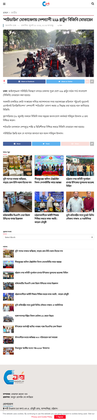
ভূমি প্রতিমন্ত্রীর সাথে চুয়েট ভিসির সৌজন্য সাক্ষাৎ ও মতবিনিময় (80, 217)
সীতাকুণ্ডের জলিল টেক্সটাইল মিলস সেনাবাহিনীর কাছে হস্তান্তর (48, 180)
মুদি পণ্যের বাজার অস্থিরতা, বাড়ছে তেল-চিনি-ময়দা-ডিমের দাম (17, 180)
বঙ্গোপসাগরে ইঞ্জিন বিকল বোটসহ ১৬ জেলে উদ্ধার (34, 315)
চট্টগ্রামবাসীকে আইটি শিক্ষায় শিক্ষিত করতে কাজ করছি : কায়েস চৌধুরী (47, 218)
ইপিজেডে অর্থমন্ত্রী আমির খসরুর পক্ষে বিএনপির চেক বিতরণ (38, 326)
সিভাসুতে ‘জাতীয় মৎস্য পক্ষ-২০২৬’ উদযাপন (32, 348)
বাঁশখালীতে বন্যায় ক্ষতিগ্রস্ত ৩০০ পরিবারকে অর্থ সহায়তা (36, 337)
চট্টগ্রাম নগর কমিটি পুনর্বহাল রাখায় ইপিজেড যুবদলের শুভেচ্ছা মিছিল (80, 182)
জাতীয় (14, 12)
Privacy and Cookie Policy (41, 416)
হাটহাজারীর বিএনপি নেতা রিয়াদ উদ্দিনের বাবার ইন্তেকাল (16, 217)
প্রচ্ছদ (5, 12)
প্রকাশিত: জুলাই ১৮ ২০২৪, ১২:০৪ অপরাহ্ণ (37, 25)
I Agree (60, 417)
